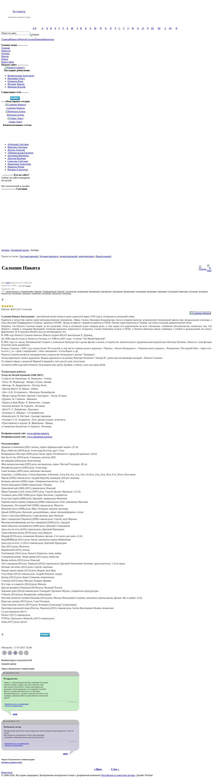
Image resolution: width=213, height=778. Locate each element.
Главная (5, 39)
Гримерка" (38, 291)
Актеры (5, 53)
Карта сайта (7, 62)
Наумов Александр (17, 169)
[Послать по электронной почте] (21, 654)
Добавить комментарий (11, 762)
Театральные (117, 291)
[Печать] (202, 267)
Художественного (48, 256)
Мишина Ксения (16, 87)
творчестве (56, 293)
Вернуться (6, 772)
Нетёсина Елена (15, 115)
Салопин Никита (15, 108)
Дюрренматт (162, 291)
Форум (22, 39)
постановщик (141, 291)
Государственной (29, 256)
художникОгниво (26, 291)
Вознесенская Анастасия (20, 75)
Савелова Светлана (17, 161)
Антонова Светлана (18, 144)
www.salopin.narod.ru (38, 433)
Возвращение (82, 291)
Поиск (4, 59)
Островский (173, 291)
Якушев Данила (15, 84)
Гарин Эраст (15, 121)
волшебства (6, 293)
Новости (14, 39)
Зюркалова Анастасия (19, 164)
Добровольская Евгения (20, 152)
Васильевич (152, 291)
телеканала (66, 293)
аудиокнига (203, 291)
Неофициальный (49, 291)
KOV (8, 283)
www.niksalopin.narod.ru (39, 436)
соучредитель (71, 291)
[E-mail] (209, 267)
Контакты (49, 39)
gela (15, 714)
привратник (36, 293)
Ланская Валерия (16, 158)
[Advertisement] (17, 133)
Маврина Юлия (15, 166)
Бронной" (61, 291)
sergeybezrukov (86, 256)
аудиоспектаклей (68, 256)
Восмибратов (94, 291)
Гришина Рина (15, 81)
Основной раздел (20, 250)
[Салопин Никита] (200, 313)
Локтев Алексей (16, 150)
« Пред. (98, 769)
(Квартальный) (103, 256)
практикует (26, 293)
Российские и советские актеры (118, 775)
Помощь (39, 39)
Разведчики (183, 291)
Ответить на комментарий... (14, 706)
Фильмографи (129, 291)
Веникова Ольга (16, 78)
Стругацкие (193, 291)
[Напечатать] (15, 654)
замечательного (12, 291)
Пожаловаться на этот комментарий (17, 704)
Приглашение (106, 291)
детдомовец (16, 293)
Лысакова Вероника (18, 155)
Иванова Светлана (17, 147)
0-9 (34, 28)
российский (46, 293)
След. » (115, 769)
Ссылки (30, 39)
